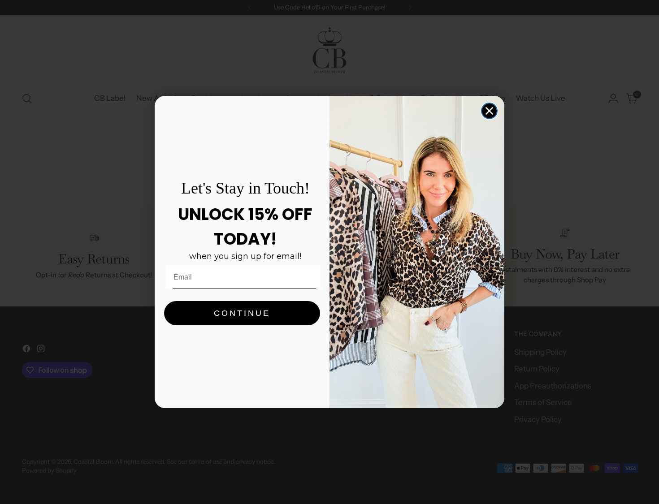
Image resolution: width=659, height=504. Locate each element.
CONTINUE (242, 313)
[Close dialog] (489, 111)
